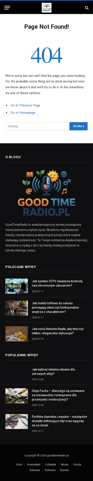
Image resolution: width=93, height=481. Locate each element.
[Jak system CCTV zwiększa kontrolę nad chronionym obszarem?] (16, 286)
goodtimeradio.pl (58, 455)
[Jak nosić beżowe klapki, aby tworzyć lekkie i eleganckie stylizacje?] (16, 333)
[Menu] (7, 8)
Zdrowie (34, 470)
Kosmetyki (33, 464)
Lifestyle (50, 464)
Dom (19, 464)
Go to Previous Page (25, 105)
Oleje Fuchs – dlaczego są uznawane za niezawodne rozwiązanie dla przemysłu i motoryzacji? (58, 395)
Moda (64, 464)
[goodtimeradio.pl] (46, 8)
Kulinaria (50, 470)
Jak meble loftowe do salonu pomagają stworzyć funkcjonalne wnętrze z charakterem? (55, 307)
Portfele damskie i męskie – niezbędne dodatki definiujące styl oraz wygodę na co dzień (59, 421)
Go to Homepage (23, 113)
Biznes (64, 470)
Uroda (77, 464)
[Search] (86, 8)
